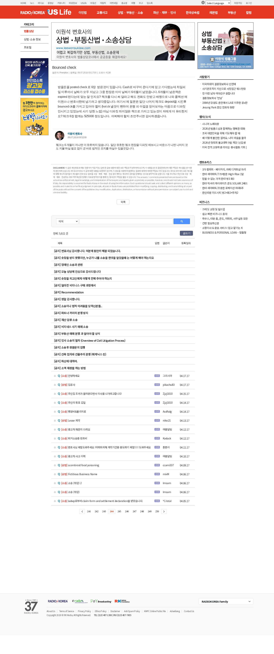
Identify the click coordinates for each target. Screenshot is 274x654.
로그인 (249, 2)
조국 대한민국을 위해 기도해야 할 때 (221, 133)
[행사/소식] (225, 117)
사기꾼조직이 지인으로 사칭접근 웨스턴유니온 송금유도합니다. (224, 90)
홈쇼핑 (124, 2)
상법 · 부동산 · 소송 (130, 12)
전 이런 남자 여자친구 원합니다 (218, 93)
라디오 (41, 2)
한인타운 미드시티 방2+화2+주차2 (220, 192)
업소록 (149, 2)
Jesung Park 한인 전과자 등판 (218, 107)
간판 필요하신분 (210, 223)
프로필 (27, 47)
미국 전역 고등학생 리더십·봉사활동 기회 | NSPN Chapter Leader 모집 (224, 149)
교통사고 (102, 12)
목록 (123, 201)
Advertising (175, 611)
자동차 (103, 2)
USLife (83, 2)
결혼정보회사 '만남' (212, 98)
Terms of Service (66, 611)
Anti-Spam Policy (132, 611)
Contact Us (189, 611)
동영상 (50, 2)
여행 (133, 2)
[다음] (164, 511)
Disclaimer (115, 611)
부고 (141, 2)
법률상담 (29, 31)
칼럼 (248, 12)
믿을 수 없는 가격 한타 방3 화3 (218, 178)
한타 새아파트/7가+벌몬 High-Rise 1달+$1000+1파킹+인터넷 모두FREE (223, 176)
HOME (23, 2)
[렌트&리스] (225, 163)
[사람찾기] (225, 77)
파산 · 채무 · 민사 (164, 12)
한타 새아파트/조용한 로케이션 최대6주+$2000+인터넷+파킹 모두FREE (222, 190)
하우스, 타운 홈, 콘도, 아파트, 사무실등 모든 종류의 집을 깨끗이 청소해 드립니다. (225, 220)
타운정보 (73, 2)
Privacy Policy (84, 611)
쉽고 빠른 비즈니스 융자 (214, 214)
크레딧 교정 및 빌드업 (213, 209)
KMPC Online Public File (155, 611)
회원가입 (238, 2)
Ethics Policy (100, 611)
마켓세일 (114, 2)
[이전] (82, 511)
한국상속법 (192, 12)
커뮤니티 (61, 2)
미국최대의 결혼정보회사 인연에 (219, 84)
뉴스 (32, 2)
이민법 (82, 12)
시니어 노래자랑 (210, 124)
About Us (51, 611)
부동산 (93, 2)
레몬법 (214, 12)
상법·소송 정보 (32, 39)
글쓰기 (186, 233)
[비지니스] (225, 203)
